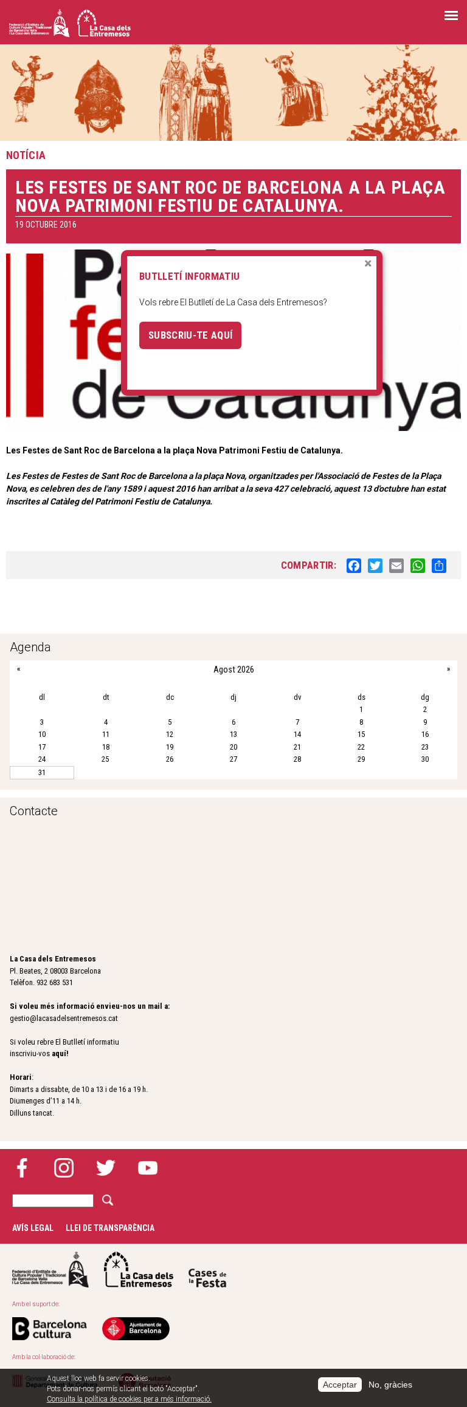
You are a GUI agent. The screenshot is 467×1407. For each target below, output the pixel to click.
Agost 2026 (233, 669)
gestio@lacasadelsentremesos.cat (64, 1018)
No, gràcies (390, 1384)
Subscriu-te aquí (190, 335)
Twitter (106, 1168)
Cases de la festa (207, 1269)
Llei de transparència (110, 1228)
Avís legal (33, 1228)
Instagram (64, 1168)
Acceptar (340, 1384)
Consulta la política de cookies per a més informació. (129, 1399)
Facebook (22, 1168)
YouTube (147, 1168)
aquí (59, 1053)
